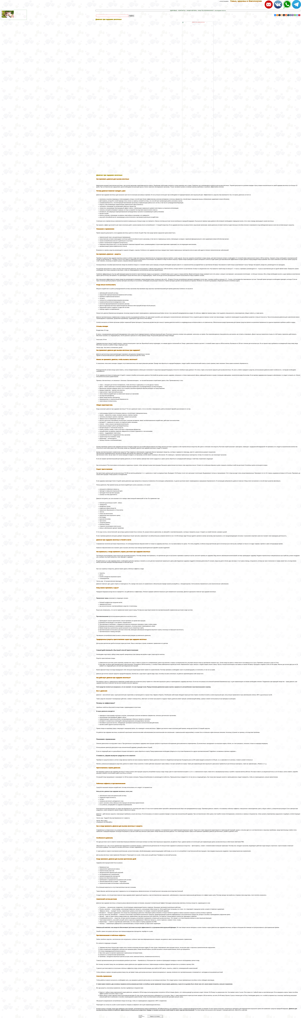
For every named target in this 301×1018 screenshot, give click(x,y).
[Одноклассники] (277, 15)
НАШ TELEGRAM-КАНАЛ (205, 10)
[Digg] (284, 15)
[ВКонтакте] (275, 15)
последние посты (220, 10)
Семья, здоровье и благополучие (247, 1)
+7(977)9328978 (224, 1)
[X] (279, 15)
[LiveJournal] (288, 15)
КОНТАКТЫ (181, 10)
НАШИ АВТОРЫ (192, 10)
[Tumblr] (290, 15)
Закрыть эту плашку (155, 1016)
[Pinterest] (299, 15)
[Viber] (293, 15)
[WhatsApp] (295, 15)
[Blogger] (282, 15)
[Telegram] (297, 15)
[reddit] (286, 15)
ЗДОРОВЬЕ (173, 10)
